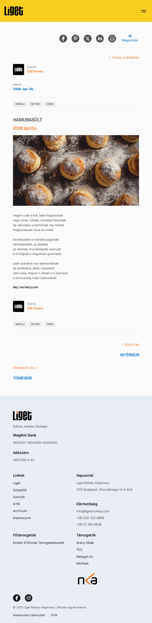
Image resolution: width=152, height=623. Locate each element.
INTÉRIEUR (129, 354)
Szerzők (19, 497)
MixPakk (82, 563)
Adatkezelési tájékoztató (29, 615)
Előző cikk (132, 344)
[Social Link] (16, 598)
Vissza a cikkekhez (125, 57)
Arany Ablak (85, 543)
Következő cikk (23, 368)
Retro (35, 103)
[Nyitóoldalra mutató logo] (35, 415)
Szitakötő (20, 490)
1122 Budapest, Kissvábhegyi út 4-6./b (104, 489)
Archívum (20, 511)
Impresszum (22, 518)
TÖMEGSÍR (22, 378)
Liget (16, 483)
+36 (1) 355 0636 (89, 524)
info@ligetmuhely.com (92, 511)
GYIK (16, 504)
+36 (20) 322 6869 (90, 518)
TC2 (79, 549)
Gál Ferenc (35, 71)
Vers (50, 103)
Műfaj (20, 103)
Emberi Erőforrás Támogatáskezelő (38, 543)
